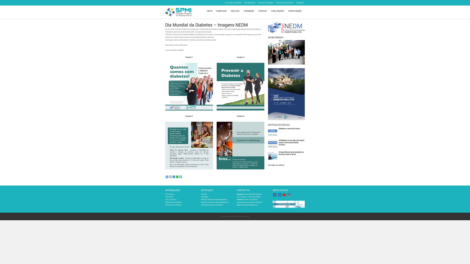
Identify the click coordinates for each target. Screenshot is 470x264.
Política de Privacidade (173, 205)
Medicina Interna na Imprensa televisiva (215, 202)
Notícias (204, 194)
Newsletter (205, 197)
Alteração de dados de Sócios (212, 205)
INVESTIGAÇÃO (295, 11)
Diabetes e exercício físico (289, 129)
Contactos (300, 3)
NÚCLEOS (235, 11)
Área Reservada (249, 3)
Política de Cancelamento (285, 3)
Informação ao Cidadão (233, 3)
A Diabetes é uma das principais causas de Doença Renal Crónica (291, 142)
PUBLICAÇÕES (277, 11)
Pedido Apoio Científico (173, 202)
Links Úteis (169, 197)
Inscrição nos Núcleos (265, 3)
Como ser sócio (170, 199)
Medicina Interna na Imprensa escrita (214, 199)
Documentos (169, 194)
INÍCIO (210, 11)
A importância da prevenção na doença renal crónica (291, 153)
